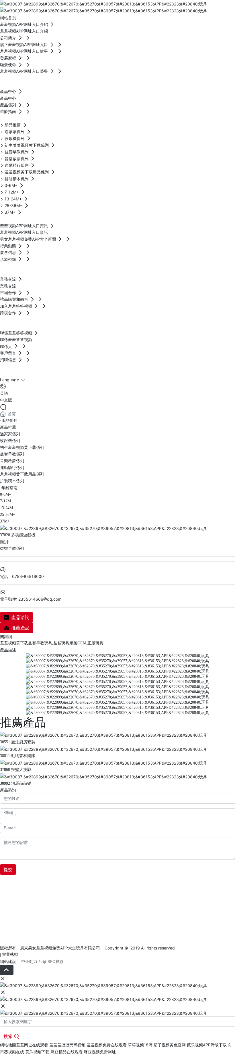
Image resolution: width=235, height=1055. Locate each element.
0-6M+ (5, 494)
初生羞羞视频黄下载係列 (22, 447)
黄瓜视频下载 (37, 1051)
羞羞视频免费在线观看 (107, 1044)
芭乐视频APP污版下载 (207, 1044)
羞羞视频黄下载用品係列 (22, 474)
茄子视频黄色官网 (170, 1044)
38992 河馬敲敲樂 (15, 783)
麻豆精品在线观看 (66, 1051)
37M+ (5, 521)
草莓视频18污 (140, 1044)
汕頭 (42, 961)
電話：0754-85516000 (22, 576)
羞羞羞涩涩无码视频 (67, 1044)
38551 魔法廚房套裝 (17, 742)
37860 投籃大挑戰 (15, 769)
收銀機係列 (10, 441)
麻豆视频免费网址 (100, 1051)
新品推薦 (8, 427)
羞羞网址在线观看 (32, 1044)
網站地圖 (8, 1044)
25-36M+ (7, 514)
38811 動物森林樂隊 (17, 756)
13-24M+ (7, 508)
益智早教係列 (12, 454)
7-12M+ (6, 501)
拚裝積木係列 (12, 481)
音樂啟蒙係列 (12, 461)
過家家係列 (10, 434)
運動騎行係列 (12, 468)
